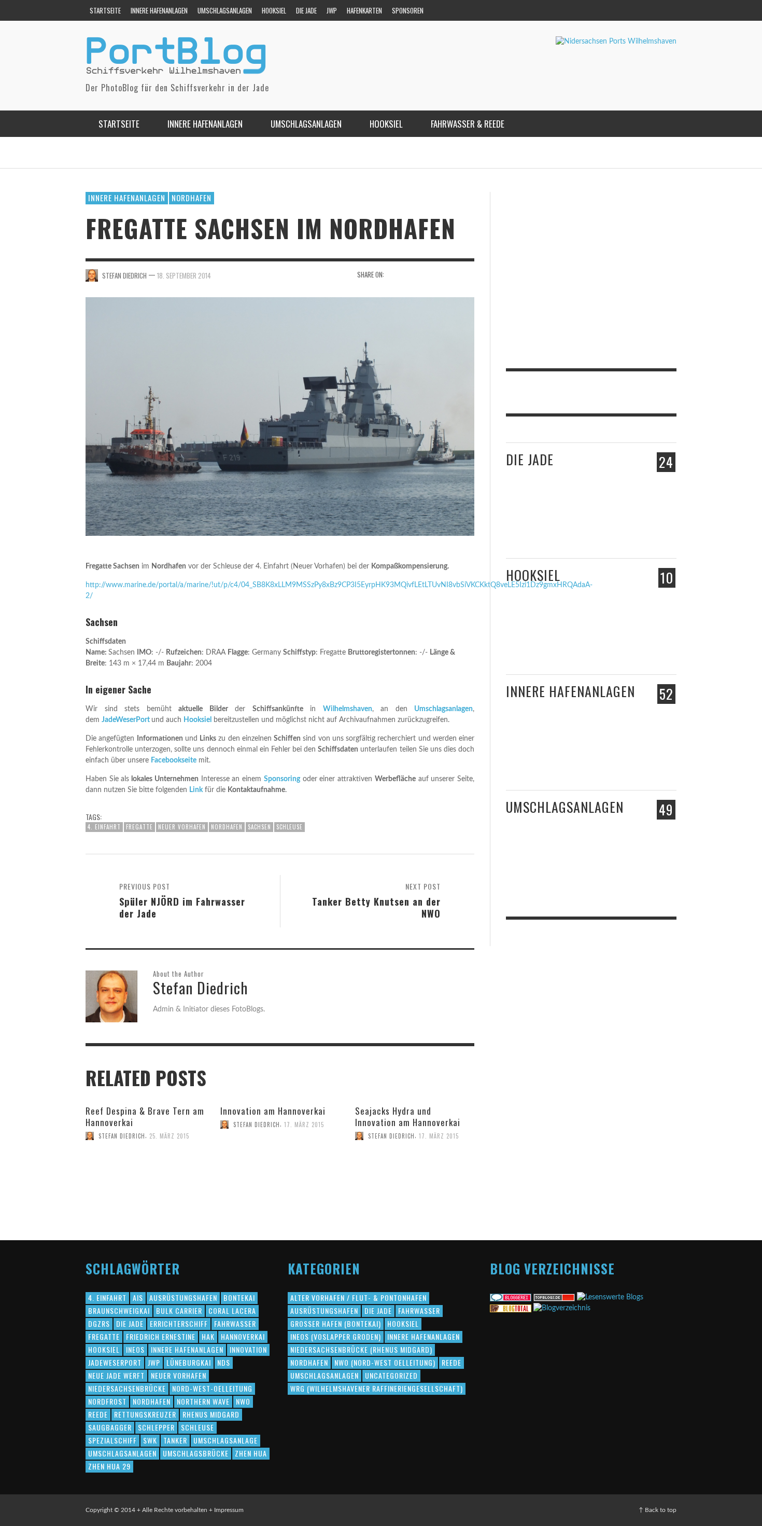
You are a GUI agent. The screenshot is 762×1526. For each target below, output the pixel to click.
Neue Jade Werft (116, 1375)
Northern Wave (203, 1401)
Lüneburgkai (188, 1362)
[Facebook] (625, 10)
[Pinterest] (645, 10)
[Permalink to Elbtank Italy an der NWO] (615, 865)
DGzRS (99, 1323)
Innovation (248, 1349)
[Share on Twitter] (413, 274)
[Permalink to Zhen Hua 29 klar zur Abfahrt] (568, 523)
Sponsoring (282, 779)
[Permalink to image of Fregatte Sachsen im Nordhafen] (280, 416)
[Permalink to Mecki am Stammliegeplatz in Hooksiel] (562, 633)
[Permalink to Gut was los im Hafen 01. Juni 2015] (526, 524)
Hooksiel (197, 720)
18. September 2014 (184, 275)
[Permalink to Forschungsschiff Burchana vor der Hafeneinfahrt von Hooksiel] (525, 633)
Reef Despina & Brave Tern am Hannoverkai (145, 1116)
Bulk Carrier (179, 1310)
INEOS (135, 1349)
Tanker (175, 1440)
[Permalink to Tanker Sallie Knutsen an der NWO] (568, 871)
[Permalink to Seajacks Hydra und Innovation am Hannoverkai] (414, 1158)
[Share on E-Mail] (467, 274)
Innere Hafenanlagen (126, 197)
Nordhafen (191, 197)
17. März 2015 (304, 1124)
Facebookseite (173, 760)
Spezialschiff (112, 1440)
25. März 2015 (169, 1136)
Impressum (229, 1510)
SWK (150, 1440)
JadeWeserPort (126, 720)
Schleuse (289, 827)
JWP (154, 1362)
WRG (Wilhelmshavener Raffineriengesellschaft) (376, 1388)
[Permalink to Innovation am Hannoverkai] (250, 1141)
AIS (138, 1297)
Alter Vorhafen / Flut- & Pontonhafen (358, 1297)
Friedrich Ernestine (160, 1336)
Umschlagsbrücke (196, 1453)
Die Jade (530, 459)
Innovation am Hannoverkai (273, 1110)
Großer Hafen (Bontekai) (335, 1323)
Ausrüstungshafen (183, 1297)
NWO (243, 1401)
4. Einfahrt (104, 827)
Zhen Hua (251, 1453)
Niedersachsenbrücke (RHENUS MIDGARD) (361, 1349)
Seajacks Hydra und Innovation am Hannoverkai (407, 1116)
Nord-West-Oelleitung (212, 1388)
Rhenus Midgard (210, 1414)
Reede (98, 1414)
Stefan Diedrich (124, 275)
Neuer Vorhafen (182, 827)
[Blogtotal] (510, 1308)
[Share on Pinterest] (449, 274)
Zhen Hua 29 (109, 1466)
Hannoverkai (243, 1336)
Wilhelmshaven (347, 709)
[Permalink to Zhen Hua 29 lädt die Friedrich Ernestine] (618, 528)
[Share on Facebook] (395, 274)
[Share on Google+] (432, 274)
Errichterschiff (179, 1323)
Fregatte (139, 827)
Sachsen (259, 827)
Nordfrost (107, 1401)
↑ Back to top (657, 1510)
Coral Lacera (232, 1310)
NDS (223, 1362)
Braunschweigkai (119, 1310)
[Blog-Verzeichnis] (510, 1297)
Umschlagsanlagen (443, 709)
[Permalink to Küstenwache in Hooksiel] (618, 644)
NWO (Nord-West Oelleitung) (384, 1362)
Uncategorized (391, 1375)
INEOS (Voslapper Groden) (335, 1336)
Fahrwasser (235, 1323)
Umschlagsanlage (225, 1440)
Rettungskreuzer (145, 1414)
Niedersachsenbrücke (127, 1388)
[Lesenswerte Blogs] (610, 1297)
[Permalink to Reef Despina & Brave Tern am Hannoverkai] (135, 1153)
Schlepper (156, 1427)
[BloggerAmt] (561, 1308)
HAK (208, 1336)
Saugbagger (110, 1427)
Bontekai (239, 1297)
